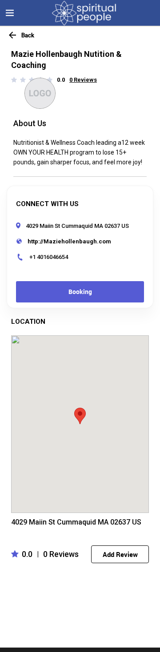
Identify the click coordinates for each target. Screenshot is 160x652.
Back (27, 35)
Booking (80, 291)
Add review (120, 554)
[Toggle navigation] (9, 13)
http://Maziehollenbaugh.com (69, 241)
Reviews (85, 79)
